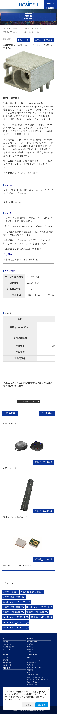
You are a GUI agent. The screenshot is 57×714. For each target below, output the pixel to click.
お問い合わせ (7, 644)
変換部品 (30, 647)
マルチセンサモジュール (15, 517)
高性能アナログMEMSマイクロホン (21, 565)
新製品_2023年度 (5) (42, 617)
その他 (29, 651)
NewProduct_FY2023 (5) (15, 622)
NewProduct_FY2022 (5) (15, 617)
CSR (28, 657)
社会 (28, 672)
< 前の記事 (9, 413)
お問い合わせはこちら (28, 401)
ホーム (5, 638)
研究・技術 (6, 668)
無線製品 (30, 649)
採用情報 (6, 642)
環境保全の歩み (32, 684)
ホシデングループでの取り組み (37, 679)
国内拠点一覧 (7, 662)
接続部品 (30, 644)
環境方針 (30, 665)
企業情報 (6, 654)
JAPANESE (50, 3)
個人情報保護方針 (8, 647)
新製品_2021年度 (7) (13, 607)
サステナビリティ (33, 654)
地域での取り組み (33, 682)
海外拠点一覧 (7, 665)
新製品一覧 (23, 40)
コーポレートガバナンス (35, 660)
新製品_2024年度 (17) (13, 597)
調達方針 (30, 670)
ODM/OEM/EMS (33, 642)
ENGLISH (50, 8)
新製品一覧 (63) (10, 592)
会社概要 (6, 660)
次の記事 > (47, 413)
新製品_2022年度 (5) (37, 612)
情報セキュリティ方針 (34, 667)
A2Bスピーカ (10, 468)
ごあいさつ (6, 657)
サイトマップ (7, 649)
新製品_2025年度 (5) (13, 612)
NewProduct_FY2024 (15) (16, 602)
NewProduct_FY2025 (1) (15, 627)
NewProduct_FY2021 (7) (39, 607)
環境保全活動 (31, 662)
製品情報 (30, 638)
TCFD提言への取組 (33, 674)
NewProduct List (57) (32, 592)
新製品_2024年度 (44, 40)
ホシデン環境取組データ (35, 677)
